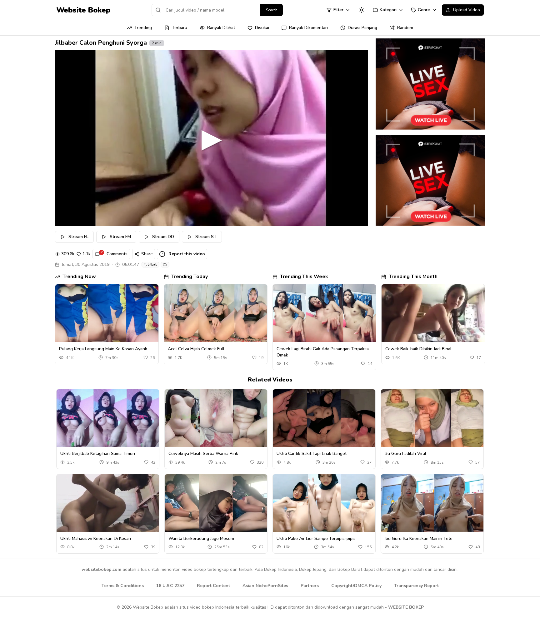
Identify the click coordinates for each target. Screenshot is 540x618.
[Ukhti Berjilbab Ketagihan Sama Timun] (108, 418)
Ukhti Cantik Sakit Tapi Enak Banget (312, 453)
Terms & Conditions (123, 586)
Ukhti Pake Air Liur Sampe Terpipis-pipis (316, 538)
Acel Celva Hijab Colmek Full (196, 349)
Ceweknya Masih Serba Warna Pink (203, 453)
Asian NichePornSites (265, 586)
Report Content (213, 586)
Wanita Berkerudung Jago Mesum (201, 538)
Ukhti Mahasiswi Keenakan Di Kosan (95, 538)
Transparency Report (416, 586)
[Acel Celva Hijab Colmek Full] (215, 313)
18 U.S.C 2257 (170, 586)
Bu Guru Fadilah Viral (405, 453)
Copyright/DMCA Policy (356, 586)
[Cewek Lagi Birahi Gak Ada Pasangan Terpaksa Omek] (324, 313)
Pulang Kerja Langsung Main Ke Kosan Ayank (103, 349)
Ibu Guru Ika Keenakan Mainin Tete (418, 538)
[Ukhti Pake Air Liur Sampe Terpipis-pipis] (324, 503)
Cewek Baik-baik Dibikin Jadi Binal (418, 349)
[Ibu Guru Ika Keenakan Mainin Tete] (432, 503)
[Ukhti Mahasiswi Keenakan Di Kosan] (108, 503)
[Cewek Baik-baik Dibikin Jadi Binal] (433, 313)
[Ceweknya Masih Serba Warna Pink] (216, 418)
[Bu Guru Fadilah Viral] (432, 418)
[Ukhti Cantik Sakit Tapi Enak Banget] (324, 418)
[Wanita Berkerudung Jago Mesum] (216, 503)
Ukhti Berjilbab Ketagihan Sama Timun (97, 453)
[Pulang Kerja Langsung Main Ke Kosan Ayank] (106, 313)
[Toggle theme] (361, 10)
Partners (310, 586)
